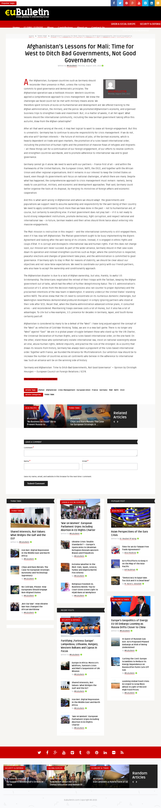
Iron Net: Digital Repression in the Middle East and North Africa (36, 553)
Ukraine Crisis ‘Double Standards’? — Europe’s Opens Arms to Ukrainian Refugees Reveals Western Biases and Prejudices (85, 547)
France (95, 390)
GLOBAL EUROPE (55, 768)
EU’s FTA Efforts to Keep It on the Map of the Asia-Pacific (135, 564)
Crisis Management (66, 390)
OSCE (122, 390)
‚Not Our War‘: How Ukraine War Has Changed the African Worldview (35, 607)
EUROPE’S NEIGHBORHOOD (136, 30)
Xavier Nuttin (55, 779)
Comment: (29, 447)
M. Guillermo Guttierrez (16, 779)
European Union (83, 390)
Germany (103, 390)
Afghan (41, 390)
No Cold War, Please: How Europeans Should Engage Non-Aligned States (34, 590)
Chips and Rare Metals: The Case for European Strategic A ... (87, 423)
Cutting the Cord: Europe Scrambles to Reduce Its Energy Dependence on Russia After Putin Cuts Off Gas (135, 664)
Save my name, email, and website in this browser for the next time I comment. (58, 477)
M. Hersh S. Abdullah (133, 584)
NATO (116, 390)
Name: (27, 461)
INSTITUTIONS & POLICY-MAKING (47, 37)
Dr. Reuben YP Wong (128, 539)
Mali (111, 390)
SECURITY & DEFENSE (71, 620)
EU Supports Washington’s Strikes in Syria (25, 783)
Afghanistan (51, 390)
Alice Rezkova (130, 553)
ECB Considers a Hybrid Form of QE (110, 782)
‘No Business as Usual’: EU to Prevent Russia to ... (41, 423)
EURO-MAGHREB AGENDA (120, 37)
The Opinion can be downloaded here (41, 379)
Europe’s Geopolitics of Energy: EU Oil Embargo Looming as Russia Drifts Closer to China (129, 624)
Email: (85, 461)
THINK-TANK (97, 37)
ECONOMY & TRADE (77, 37)
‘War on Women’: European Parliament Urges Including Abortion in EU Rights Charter (78, 527)
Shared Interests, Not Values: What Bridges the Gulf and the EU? (28, 535)
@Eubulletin (72, 66)
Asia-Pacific (31, 408)
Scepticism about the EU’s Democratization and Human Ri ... (67, 783)
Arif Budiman (130, 570)
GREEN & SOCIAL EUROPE (123, 24)
